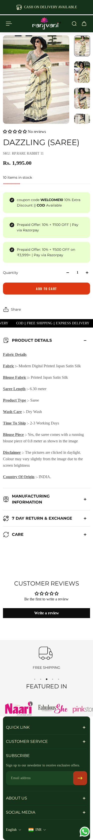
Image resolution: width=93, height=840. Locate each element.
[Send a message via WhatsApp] (85, 832)
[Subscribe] (80, 778)
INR (38, 830)
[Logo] (47, 23)
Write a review (46, 613)
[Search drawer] (74, 23)
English (11, 830)
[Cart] (84, 23)
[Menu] (9, 23)
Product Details (32, 340)
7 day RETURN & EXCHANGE (42, 518)
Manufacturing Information (31, 499)
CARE (18, 534)
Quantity (10, 272)
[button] (15, 131)
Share (16, 309)
